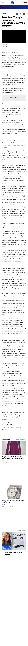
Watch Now (23, 2)
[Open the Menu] (2, 2)
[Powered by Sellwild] (24, 530)
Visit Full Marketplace (21, 439)
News (4, 13)
